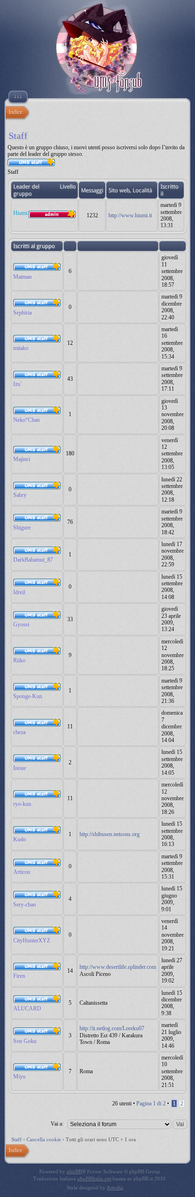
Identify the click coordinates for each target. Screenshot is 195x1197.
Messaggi (92, 190)
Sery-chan (24, 904)
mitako (20, 348)
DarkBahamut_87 (33, 559)
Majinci (21, 459)
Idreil (19, 592)
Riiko (19, 660)
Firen (19, 976)
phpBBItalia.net (94, 1178)
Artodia (114, 1187)
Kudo (19, 839)
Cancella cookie (44, 1139)
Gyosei (21, 624)
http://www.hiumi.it (130, 215)
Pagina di (151, 1103)
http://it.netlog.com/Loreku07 (112, 1028)
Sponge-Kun (27, 696)
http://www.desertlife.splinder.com (118, 967)
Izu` (17, 384)
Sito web (119, 190)
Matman (22, 277)
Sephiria (22, 312)
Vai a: (57, 1123)
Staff (16, 1139)
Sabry (20, 495)
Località (142, 190)
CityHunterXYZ (31, 940)
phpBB (74, 1171)
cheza (19, 732)
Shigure (22, 527)
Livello (68, 186)
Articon (21, 872)
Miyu (19, 1076)
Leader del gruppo (26, 190)
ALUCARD (27, 1008)
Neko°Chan (26, 420)
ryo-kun (22, 804)
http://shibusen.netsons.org (110, 834)
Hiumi (20, 213)
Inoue (19, 768)
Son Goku (24, 1041)
